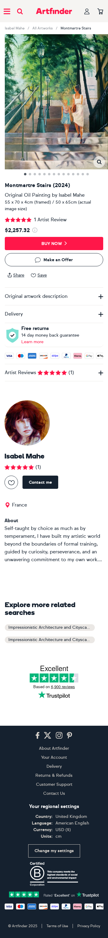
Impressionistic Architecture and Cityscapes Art (51, 627)
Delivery (54, 766)
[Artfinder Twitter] (47, 736)
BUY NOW (51, 243)
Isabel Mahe (15, 28)
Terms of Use (57, 926)
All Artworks (42, 28)
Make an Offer (58, 259)
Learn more (32, 341)
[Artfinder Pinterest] (69, 736)
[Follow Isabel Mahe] (11, 482)
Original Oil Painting (27, 195)
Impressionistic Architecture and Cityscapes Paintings (51, 639)
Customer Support (54, 784)
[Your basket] (100, 12)
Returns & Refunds (54, 775)
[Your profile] (87, 11)
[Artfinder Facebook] (37, 736)
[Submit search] (20, 11)
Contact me (40, 482)
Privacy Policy (88, 926)
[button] (99, 162)
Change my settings (54, 850)
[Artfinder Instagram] (59, 736)
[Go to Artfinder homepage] (54, 11)
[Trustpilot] (54, 894)
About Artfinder (54, 748)
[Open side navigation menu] (7, 11)
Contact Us (54, 793)
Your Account (54, 757)
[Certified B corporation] (54, 874)
